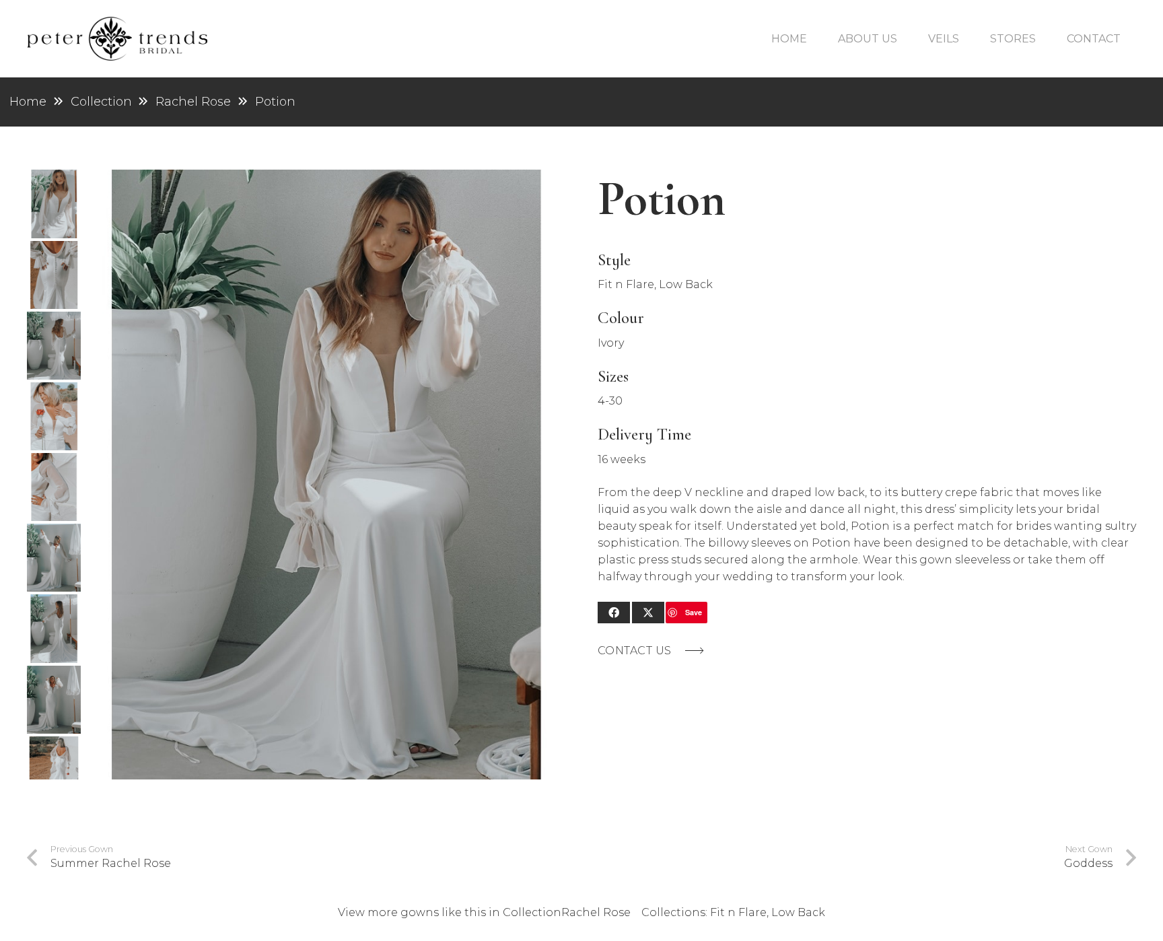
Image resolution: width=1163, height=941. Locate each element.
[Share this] (614, 612)
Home (27, 101)
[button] (904, 38)
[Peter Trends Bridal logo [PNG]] (117, 39)
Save (693, 612)
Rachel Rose (193, 101)
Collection (532, 912)
